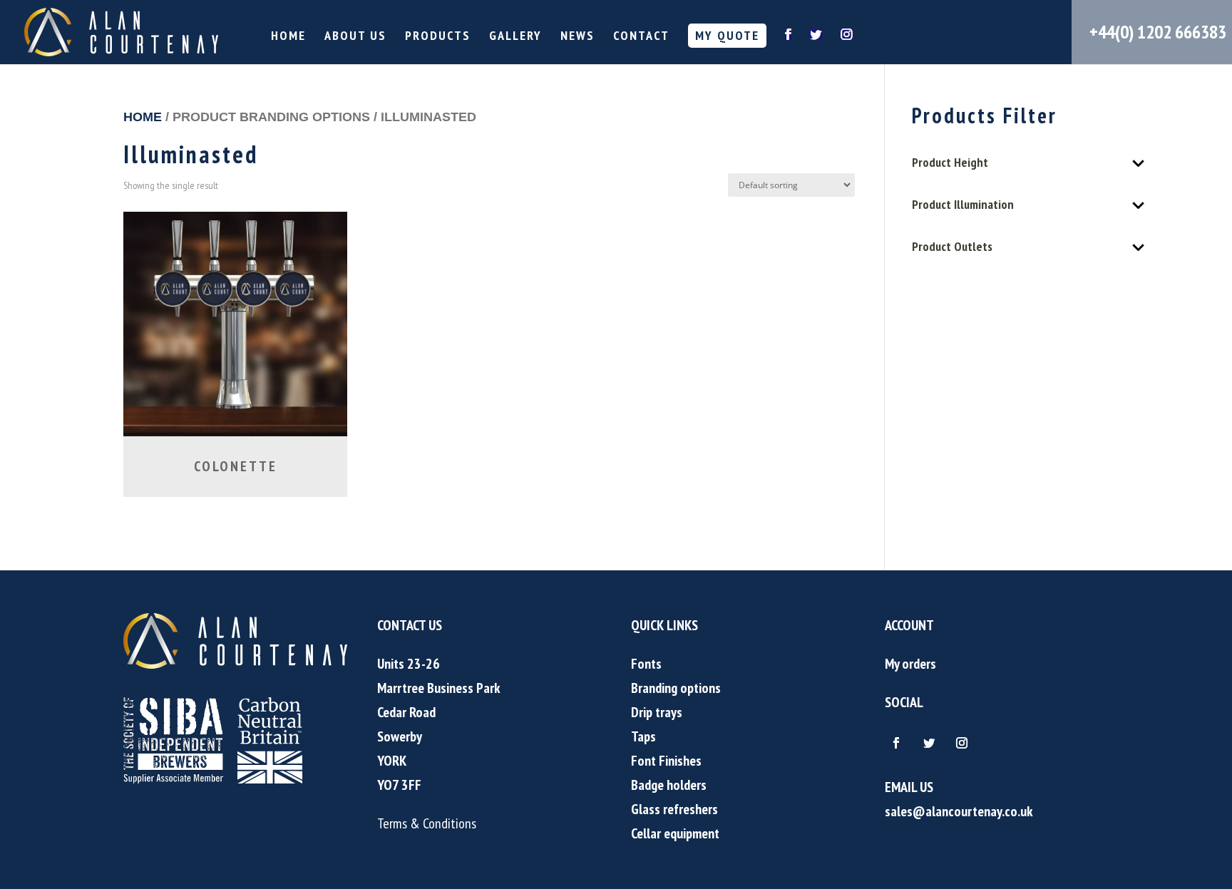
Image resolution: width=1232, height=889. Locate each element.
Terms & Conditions (426, 823)
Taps (643, 736)
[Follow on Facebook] (896, 742)
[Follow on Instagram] (961, 742)
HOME (288, 37)
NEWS (577, 37)
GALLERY (515, 37)
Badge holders (669, 785)
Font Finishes (666, 760)
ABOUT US (355, 37)
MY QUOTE (727, 35)
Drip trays (656, 712)
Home (142, 116)
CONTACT (641, 37)
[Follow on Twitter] (929, 742)
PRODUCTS (438, 37)
